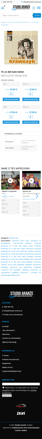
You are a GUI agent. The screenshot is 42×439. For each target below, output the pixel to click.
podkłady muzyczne (32, 264)
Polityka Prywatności (10, 359)
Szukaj (37, 15)
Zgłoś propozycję (9, 342)
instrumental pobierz (22, 243)
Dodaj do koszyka (11, 99)
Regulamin (6, 363)
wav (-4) (5, 212)
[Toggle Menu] (39, 8)
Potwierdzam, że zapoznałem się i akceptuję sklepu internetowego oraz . (20, 390)
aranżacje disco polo (20, 241)
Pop (16, 238)
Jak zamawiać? (8, 330)
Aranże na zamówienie (11, 338)
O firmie (5, 355)
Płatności (6, 334)
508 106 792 (7, 2)
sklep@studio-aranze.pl (32, 2)
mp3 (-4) (4, 204)
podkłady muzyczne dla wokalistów (16, 267)
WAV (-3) (26, 107)
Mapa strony (7, 367)
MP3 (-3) (25, 84)
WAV (4, 107)
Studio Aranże (20, 425)
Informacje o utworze (13, 134)
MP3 (4, 84)
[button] (37, 196)
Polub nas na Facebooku (13, 315)
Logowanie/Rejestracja (11, 371)
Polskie (10, 22)
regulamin (6, 390)
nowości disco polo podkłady (12, 264)
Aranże (3, 22)
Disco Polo (5, 196)
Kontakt (5, 326)
